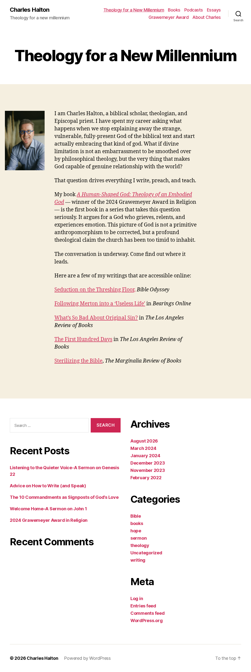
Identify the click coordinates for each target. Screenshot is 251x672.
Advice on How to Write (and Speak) (48, 485)
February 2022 (146, 477)
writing (137, 560)
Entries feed (143, 605)
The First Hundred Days (83, 339)
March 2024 (143, 448)
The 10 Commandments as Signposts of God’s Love (64, 497)
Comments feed (147, 613)
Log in (136, 598)
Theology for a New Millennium (133, 9)
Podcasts (193, 9)
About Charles (206, 17)
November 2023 (147, 470)
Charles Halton (29, 10)
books (136, 523)
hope (135, 530)
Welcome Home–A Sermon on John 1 (48, 508)
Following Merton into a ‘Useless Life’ (99, 303)
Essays (214, 9)
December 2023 (147, 463)
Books (174, 9)
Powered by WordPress (87, 658)
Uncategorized (146, 552)
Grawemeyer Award (168, 17)
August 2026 (144, 441)
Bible (135, 516)
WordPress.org (146, 620)
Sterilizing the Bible (78, 361)
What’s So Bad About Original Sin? (96, 318)
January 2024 (145, 455)
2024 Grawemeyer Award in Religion (49, 520)
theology (139, 545)
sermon (138, 538)
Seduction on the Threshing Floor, (95, 289)
